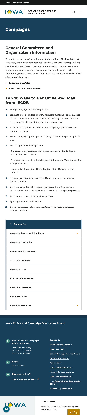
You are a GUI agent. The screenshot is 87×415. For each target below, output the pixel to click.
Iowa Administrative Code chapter (65, 382)
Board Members (57, 349)
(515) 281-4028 (18, 365)
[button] (73, 412)
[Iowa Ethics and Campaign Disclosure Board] (14, 12)
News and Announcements (62, 372)
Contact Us (55, 340)
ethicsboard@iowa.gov (17, 77)
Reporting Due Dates (19, 82)
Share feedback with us (24, 379)
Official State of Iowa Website (17, 3)
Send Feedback (48, 402)
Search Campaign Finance (64, 354)
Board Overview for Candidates (24, 88)
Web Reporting (60, 345)
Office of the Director (59, 358)
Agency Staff (55, 363)
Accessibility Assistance (61, 388)
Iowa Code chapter (60, 367)
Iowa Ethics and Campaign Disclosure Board (41, 12)
